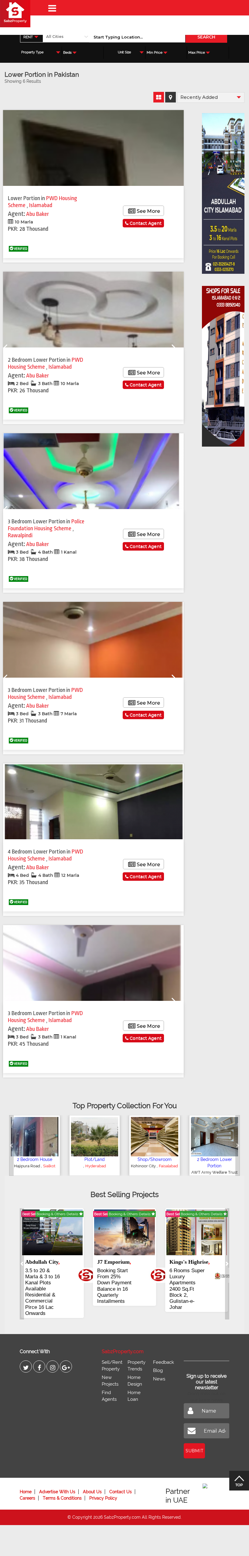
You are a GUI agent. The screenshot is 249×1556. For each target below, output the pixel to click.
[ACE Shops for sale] (223, 364)
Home (26, 1479)
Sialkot (35, 1166)
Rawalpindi (20, 535)
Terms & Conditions (62, 1486)
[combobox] (31, 36)
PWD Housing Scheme (45, 363)
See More (147, 211)
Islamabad (40, 205)
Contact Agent (145, 223)
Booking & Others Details (57, 1214)
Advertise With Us (57, 1479)
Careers (27, 1486)
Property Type (32, 52)
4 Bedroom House (154, 1159)
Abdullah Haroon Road (154, 1166)
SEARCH (206, 37)
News (159, 1367)
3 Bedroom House (34, 1159)
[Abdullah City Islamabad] (223, 191)
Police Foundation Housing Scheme (46, 525)
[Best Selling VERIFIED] (52, 1231)
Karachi (154, 1172)
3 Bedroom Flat (214, 1159)
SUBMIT (194, 1438)
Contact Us (120, 1479)
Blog (158, 1358)
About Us (92, 1479)
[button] (11, 1145)
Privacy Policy (103, 1486)
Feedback (163, 1350)
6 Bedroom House (94, 1159)
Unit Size (124, 52)
